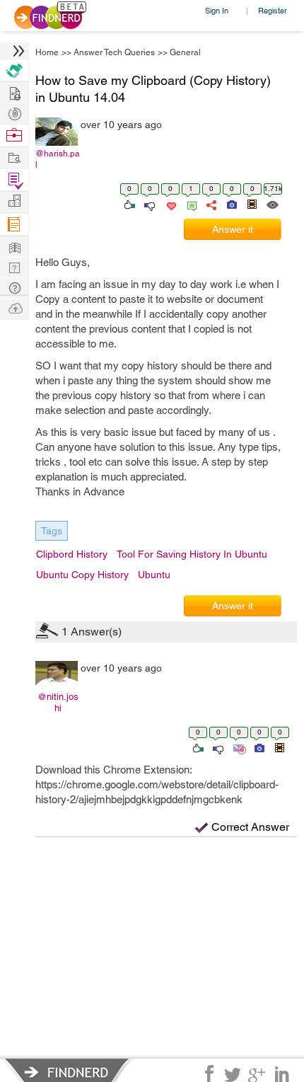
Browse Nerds (14, 112)
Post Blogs (14, 307)
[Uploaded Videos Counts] (279, 747)
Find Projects (14, 157)
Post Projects (14, 91)
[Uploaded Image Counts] (231, 204)
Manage (14, 180)
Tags (51, 530)
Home (47, 52)
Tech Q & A (14, 266)
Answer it (232, 229)
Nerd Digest (14, 246)
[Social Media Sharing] (210, 204)
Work (14, 135)
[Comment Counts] (189, 204)
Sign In (216, 10)
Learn (14, 225)
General (185, 52)
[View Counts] (272, 204)
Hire (14, 70)
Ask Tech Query (14, 287)
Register (272, 10)
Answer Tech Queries (114, 52)
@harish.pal (57, 159)
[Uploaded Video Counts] (251, 204)
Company (14, 201)
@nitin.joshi (57, 702)
